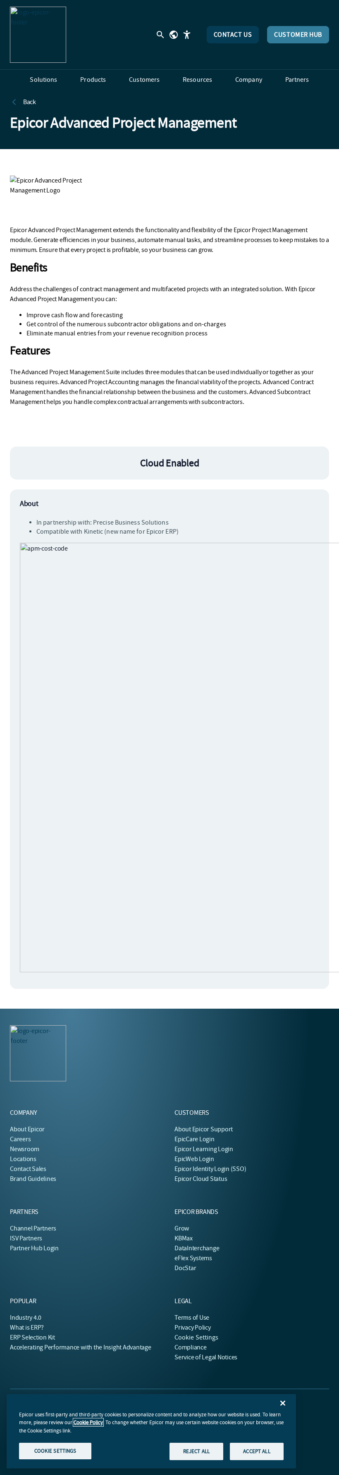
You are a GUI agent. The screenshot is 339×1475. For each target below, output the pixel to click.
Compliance (190, 1347)
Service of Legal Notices (205, 1357)
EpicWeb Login (194, 1159)
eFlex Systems (193, 1258)
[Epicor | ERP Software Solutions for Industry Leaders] (38, 35)
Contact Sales (28, 1169)
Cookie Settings (196, 1337)
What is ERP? (27, 1327)
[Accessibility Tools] (186, 34)
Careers (20, 1139)
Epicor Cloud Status (200, 1179)
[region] (151, 1431)
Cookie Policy (88, 1422)
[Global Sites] (173, 34)
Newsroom (24, 1149)
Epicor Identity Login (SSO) (210, 1169)
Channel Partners (33, 1228)
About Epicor (27, 1129)
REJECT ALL (196, 1451)
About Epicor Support (203, 1129)
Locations (23, 1159)
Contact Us (233, 35)
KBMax (183, 1238)
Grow (181, 1228)
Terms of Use (191, 1317)
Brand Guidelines (33, 1179)
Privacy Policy (192, 1327)
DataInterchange (196, 1248)
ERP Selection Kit (32, 1337)
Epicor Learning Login (203, 1149)
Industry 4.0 (25, 1317)
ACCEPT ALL (256, 1451)
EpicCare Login (194, 1139)
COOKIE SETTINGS (55, 1450)
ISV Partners (26, 1238)
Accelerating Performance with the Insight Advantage (80, 1347)
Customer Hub (298, 35)
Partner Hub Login (34, 1248)
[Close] (283, 1403)
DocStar (185, 1268)
